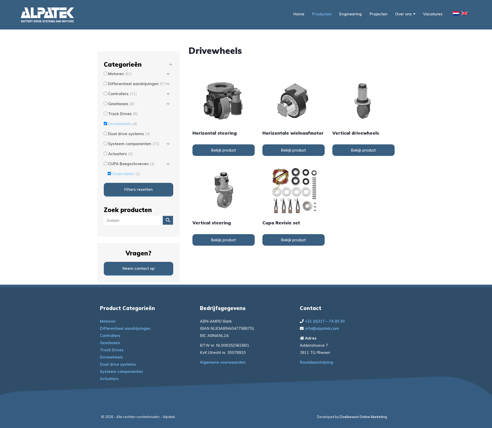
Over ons (403, 14)
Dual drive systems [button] (129, 133)
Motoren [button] (120, 73)
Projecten (378, 14)
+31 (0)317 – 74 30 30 (325, 321)
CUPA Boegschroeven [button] (131, 163)
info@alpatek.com (322, 328)
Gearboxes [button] (121, 103)
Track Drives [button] (123, 113)
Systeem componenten (121, 371)
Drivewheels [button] (122, 123)
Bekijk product (223, 150)
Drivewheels (111, 357)
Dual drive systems (118, 364)
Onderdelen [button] (126, 173)
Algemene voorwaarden (222, 362)
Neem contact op (138, 268)
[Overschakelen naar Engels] (464, 14)
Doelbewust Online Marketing (363, 417)
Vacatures (433, 14)
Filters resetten (138, 189)
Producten (322, 14)
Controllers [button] (122, 93)
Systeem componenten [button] (133, 143)
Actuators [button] (120, 153)
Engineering (350, 14)
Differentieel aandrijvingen (125, 328)
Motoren (108, 321)
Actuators (109, 378)
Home (298, 14)
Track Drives (112, 349)
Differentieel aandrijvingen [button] (137, 83)
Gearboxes (110, 342)
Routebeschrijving (316, 362)
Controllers (110, 335)
